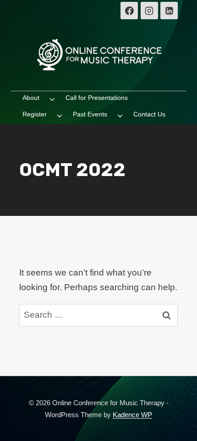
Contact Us (149, 114)
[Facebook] (129, 10)
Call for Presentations (97, 97)
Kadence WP (132, 415)
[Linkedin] (169, 10)
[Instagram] (149, 10)
